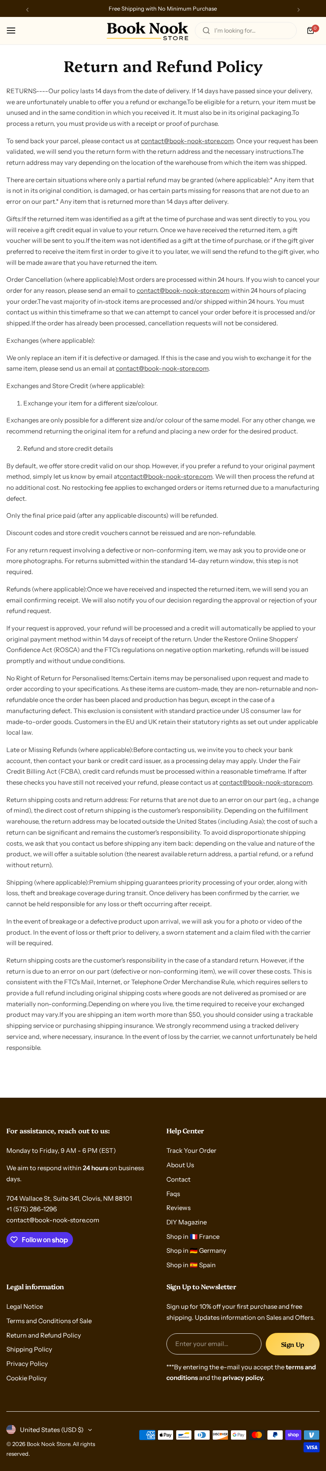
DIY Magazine (186, 1222)
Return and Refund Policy (43, 1335)
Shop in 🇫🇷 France (192, 1236)
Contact (178, 1179)
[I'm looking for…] (206, 30)
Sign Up (292, 1344)
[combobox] (246, 30)
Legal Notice (24, 1306)
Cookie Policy (26, 1378)
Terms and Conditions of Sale (49, 1321)
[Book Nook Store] (148, 30)
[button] (27, 9)
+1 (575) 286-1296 (31, 1209)
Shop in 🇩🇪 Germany (196, 1250)
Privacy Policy (27, 1364)
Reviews (178, 1208)
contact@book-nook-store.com (187, 141)
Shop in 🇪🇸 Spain (191, 1265)
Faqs (173, 1194)
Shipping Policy (29, 1349)
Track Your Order (191, 1150)
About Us (180, 1165)
